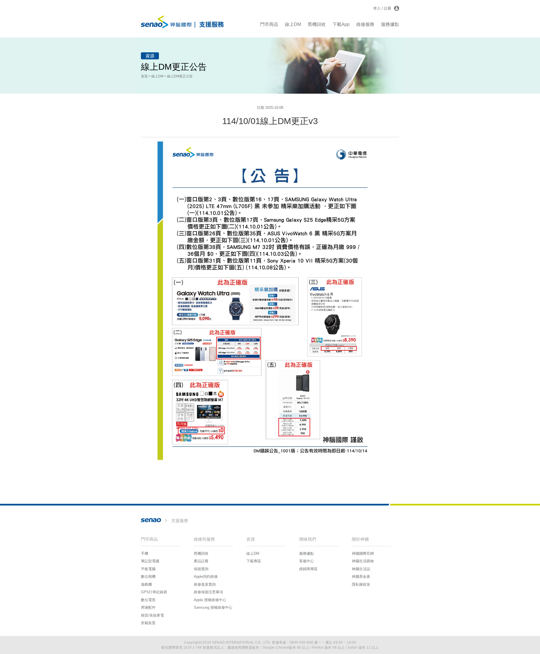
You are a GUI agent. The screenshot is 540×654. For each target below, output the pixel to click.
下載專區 (253, 561)
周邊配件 (148, 607)
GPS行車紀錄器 (154, 592)
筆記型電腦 (150, 561)
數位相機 (148, 576)
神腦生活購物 (363, 561)
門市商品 (269, 24)
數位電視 (148, 600)
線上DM (293, 24)
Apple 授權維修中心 (210, 600)
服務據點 (390, 24)
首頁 (144, 76)
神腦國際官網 (363, 553)
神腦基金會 (361, 576)
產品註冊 (201, 561)
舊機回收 (317, 24)
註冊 (387, 8)
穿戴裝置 (148, 623)
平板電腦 (148, 569)
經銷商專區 (308, 569)
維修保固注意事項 (208, 592)
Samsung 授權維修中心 (213, 607)
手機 (144, 553)
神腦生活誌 (361, 569)
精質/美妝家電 (152, 615)
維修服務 (365, 24)
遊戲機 (146, 584)
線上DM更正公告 (180, 76)
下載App (341, 24)
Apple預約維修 (206, 576)
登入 (377, 8)
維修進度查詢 (205, 584)
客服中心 (306, 561)
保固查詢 (201, 569)
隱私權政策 (361, 584)
